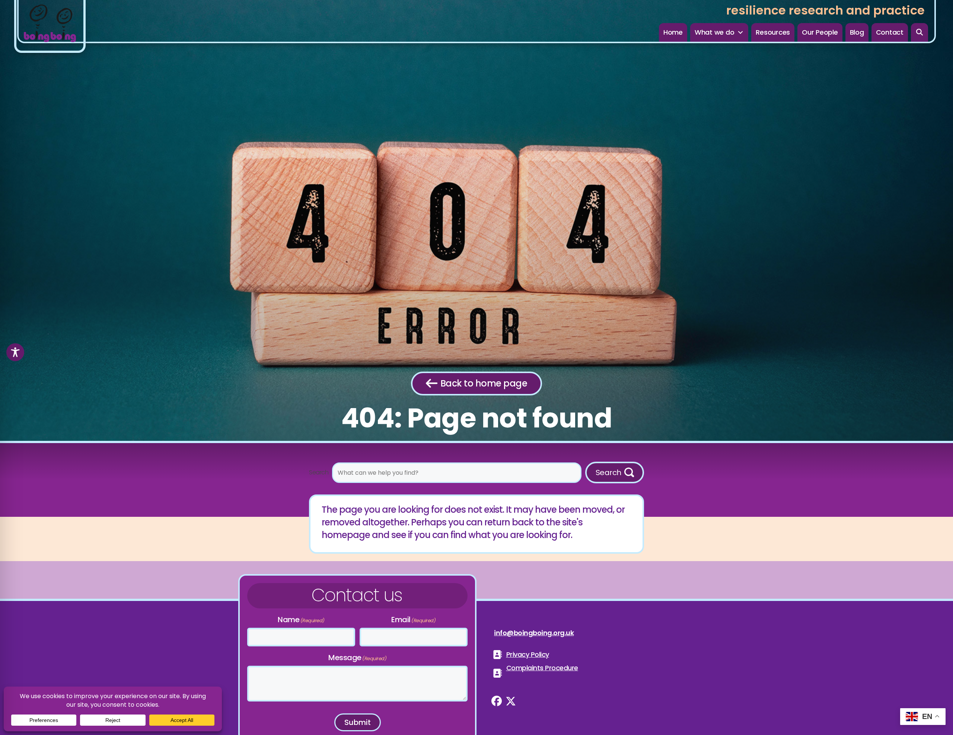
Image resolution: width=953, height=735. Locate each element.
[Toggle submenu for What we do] (740, 32)
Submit (357, 722)
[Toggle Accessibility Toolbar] (15, 352)
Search (318, 472)
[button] (919, 32)
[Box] (50, 26)
